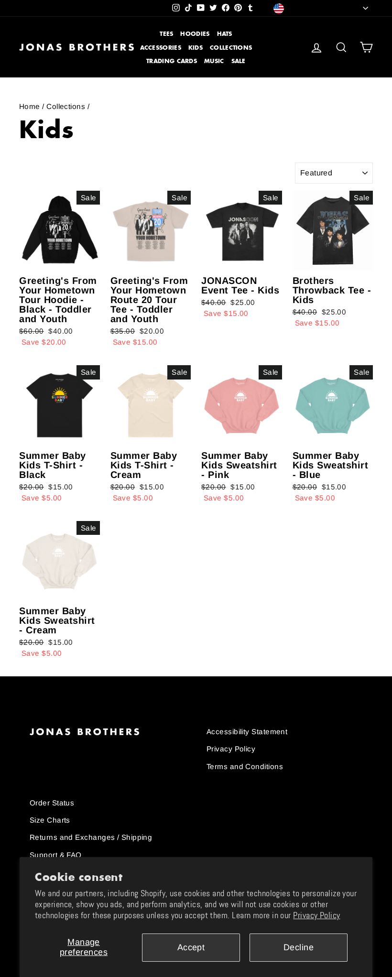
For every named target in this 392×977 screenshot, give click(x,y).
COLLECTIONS (231, 47)
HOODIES (194, 33)
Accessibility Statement (247, 731)
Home (29, 106)
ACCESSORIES (160, 47)
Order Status (52, 803)
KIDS (195, 47)
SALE (238, 61)
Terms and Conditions (245, 766)
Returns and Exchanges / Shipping (91, 837)
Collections (65, 106)
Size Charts (50, 820)
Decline (298, 947)
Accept (191, 947)
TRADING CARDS (171, 61)
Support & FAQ (56, 855)
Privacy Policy (316, 915)
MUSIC (214, 61)
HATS (224, 33)
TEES (166, 33)
